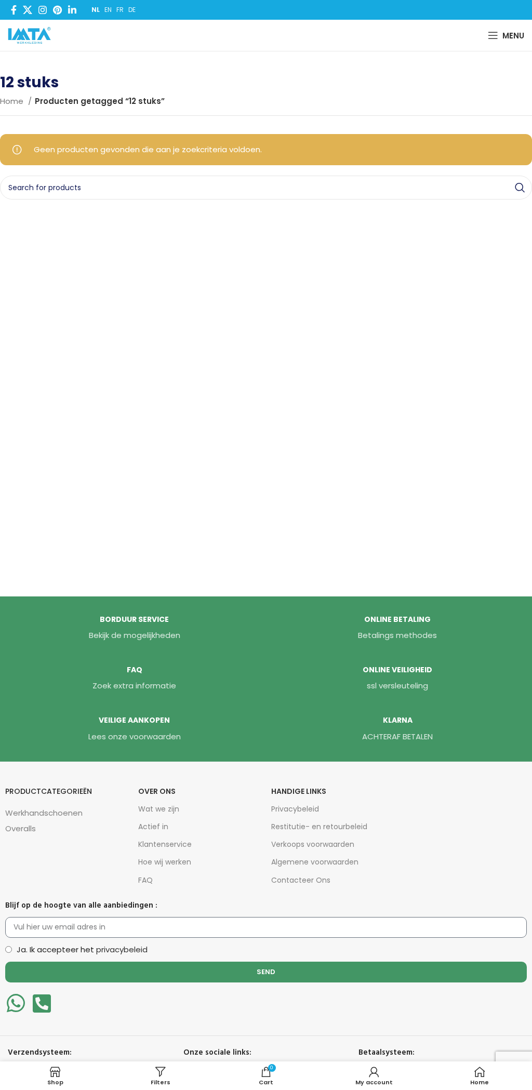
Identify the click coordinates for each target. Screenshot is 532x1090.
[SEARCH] (520, 188)
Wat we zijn (158, 809)
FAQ (145, 880)
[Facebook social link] (14, 10)
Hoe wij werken (164, 862)
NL (95, 9)
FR (120, 9)
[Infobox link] (134, 628)
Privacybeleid (295, 809)
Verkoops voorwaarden (312, 844)
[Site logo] (32, 34)
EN (108, 9)
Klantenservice (165, 844)
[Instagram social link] (42, 10)
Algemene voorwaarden (314, 862)
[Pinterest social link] (57, 10)
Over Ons (157, 791)
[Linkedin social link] (72, 10)
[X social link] (27, 10)
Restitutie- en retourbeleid (319, 826)
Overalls (20, 828)
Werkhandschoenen (44, 812)
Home (12, 101)
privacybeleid (122, 949)
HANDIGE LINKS (298, 791)
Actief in (153, 826)
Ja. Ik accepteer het (82, 949)
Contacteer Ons (300, 880)
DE (132, 9)
